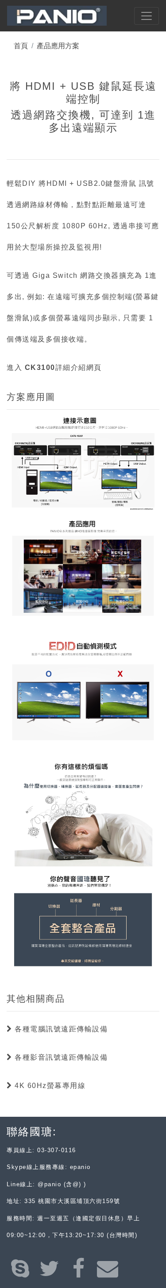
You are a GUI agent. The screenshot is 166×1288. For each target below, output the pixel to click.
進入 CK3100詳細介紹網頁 (54, 367)
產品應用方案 (58, 46)
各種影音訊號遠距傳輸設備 (60, 1057)
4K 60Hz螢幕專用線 (49, 1085)
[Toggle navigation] (146, 16)
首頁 (21, 46)
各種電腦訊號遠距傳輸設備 (60, 1029)
